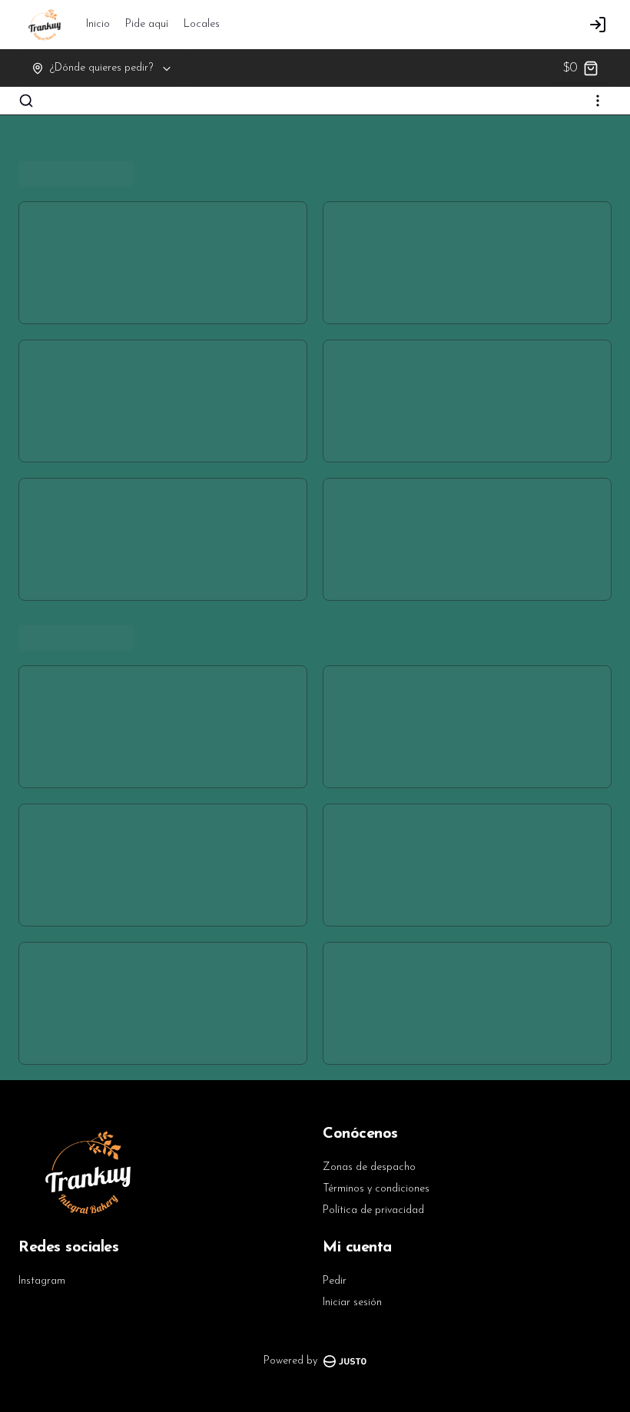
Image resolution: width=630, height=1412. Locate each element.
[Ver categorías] (598, 100)
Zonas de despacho (369, 1167)
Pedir (334, 1281)
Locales (202, 24)
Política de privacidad (373, 1210)
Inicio (98, 24)
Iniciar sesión (352, 1302)
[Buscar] (26, 100)
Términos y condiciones (376, 1189)
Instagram (41, 1281)
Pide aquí (146, 24)
